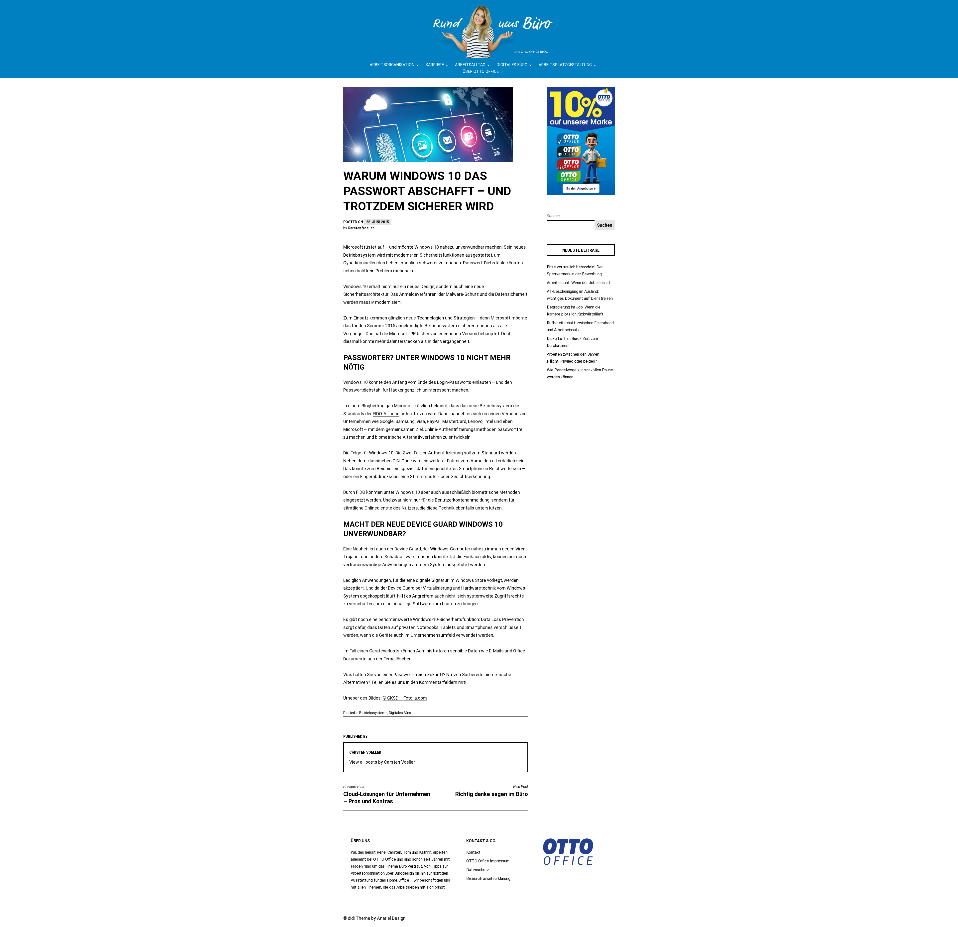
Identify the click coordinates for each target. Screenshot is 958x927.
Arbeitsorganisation (392, 64)
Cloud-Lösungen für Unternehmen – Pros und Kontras (386, 795)
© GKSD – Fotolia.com (405, 698)
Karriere (435, 64)
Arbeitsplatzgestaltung (565, 64)
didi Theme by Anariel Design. (377, 918)
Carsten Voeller (361, 228)
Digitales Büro (511, 64)
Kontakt (473, 852)
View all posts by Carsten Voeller (382, 762)
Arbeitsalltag (470, 64)
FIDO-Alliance (386, 413)
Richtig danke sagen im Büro (491, 791)
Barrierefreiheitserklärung (488, 878)
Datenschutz (477, 869)
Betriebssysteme (373, 713)
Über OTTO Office (481, 71)
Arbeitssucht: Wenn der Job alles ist (578, 282)
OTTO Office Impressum (487, 861)
